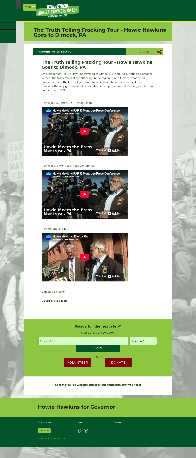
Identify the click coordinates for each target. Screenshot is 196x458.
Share (144, 51)
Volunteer (77, 362)
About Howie (44, 422)
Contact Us (44, 430)
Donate (118, 362)
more (28, 7)
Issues (79, 422)
